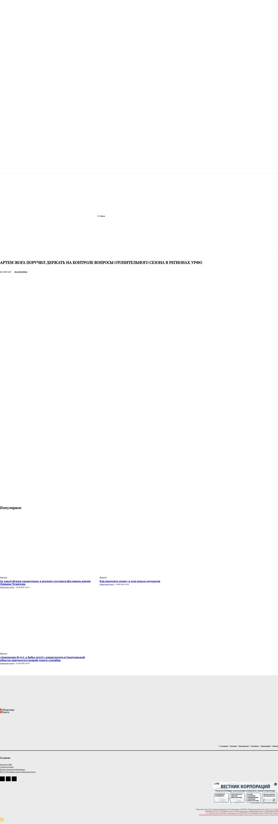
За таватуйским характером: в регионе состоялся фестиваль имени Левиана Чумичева (45, 582)
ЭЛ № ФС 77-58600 (271, 809)
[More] (66, 272)
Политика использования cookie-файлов (239, 815)
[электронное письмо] (34, 272)
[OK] (11, 501)
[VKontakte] (6, 501)
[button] (101, 216)
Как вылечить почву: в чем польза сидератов (130, 581)
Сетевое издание (7, 767)
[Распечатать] (42, 272)
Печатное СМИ (6, 764)
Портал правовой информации (12, 769)
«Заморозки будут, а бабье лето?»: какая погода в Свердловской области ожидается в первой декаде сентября (42, 658)
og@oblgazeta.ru (233, 813)
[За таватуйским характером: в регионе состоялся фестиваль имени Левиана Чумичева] (47, 543)
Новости (3, 577)
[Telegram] (50, 272)
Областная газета (7, 587)
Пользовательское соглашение (266, 815)
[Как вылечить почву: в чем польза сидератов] (147, 543)
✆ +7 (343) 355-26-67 (213, 813)
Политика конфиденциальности (211, 815)
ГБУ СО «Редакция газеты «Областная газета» (18, 772)
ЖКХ (2, 267)
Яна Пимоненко (21, 272)
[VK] (58, 272)
